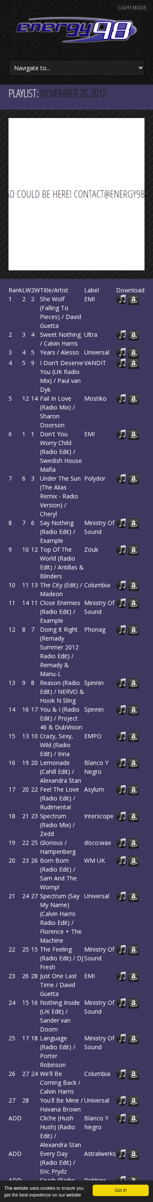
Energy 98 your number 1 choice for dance (76, 29)
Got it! (121, 1190)
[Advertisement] (76, 194)
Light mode (132, 8)
